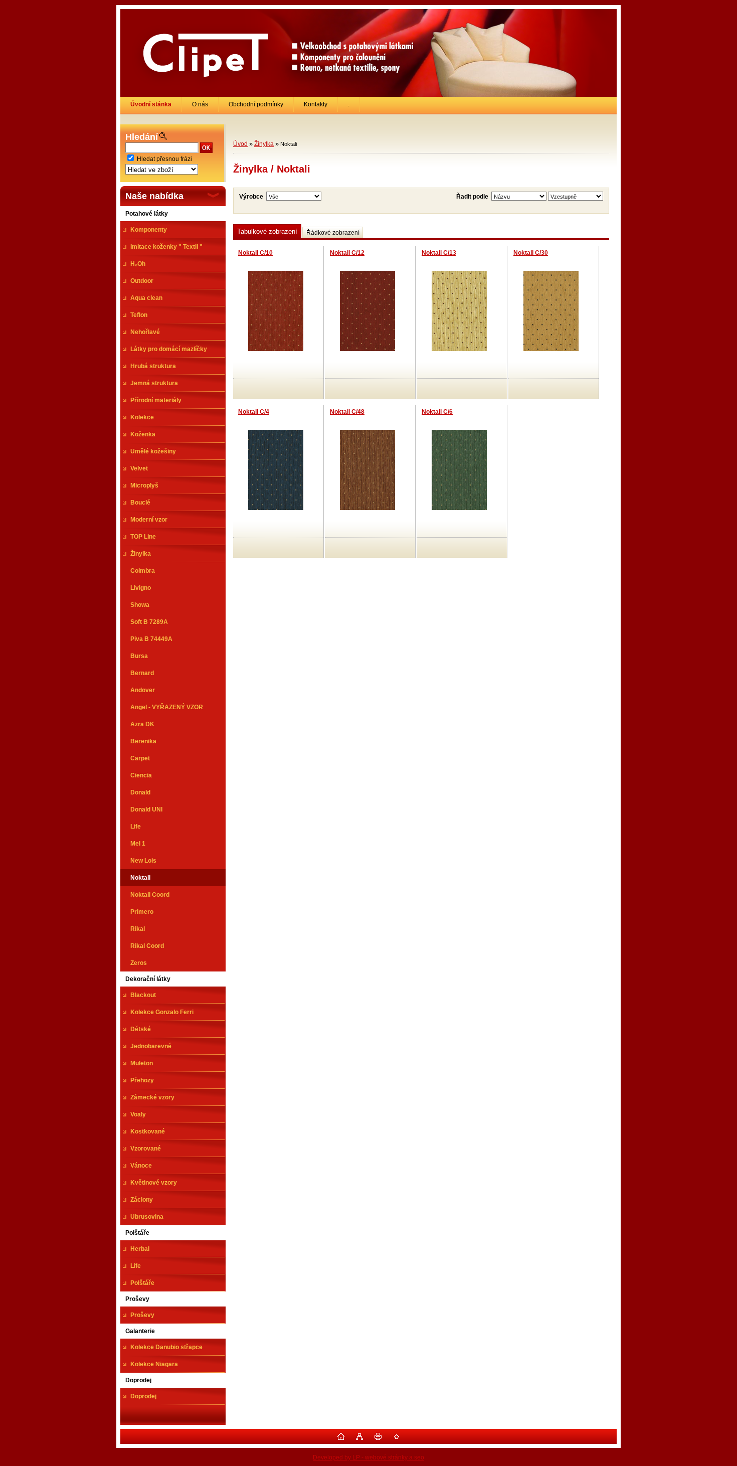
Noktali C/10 (255, 252)
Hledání (141, 137)
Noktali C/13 (439, 252)
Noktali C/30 (530, 252)
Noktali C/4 (253, 411)
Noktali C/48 (347, 411)
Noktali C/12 (347, 252)
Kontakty (315, 104)
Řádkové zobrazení (332, 232)
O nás (200, 104)
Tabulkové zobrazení (267, 231)
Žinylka (264, 143)
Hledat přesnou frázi (164, 158)
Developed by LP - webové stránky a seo (368, 1457)
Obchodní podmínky (256, 104)
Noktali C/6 (437, 411)
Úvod (240, 143)
